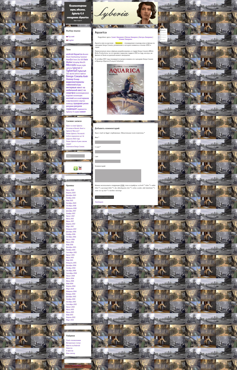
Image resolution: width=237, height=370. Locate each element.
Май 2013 (69, 315)
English (71, 40)
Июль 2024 (70, 190)
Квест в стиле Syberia (74, 126)
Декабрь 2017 (71, 211)
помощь (69, 103)
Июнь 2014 (70, 281)
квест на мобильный (75, 89)
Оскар (76, 79)
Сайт (96, 157)
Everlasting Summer (79, 57)
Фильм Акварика (131, 37)
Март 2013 (70, 320)
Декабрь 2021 (71, 195)
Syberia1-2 (77, 67)
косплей (70, 98)
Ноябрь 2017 (70, 213)
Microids (71, 65)
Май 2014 (69, 284)
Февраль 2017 (71, 229)
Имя (97, 137)
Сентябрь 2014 (71, 273)
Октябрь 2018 (71, 206)
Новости (69, 348)
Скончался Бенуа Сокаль (75, 146)
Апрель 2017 (70, 224)
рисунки (70, 106)
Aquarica (78, 54)
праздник (78, 103)
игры (78, 84)
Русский (71, 37)
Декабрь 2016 (71, 232)
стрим (76, 112)
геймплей (71, 84)
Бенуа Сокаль (74, 76)
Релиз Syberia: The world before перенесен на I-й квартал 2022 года (75, 136)
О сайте (163, 39)
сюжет (82, 111)
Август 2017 (70, 216)
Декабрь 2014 (71, 265)
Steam (78, 65)
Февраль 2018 (71, 208)
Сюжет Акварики (117, 37)
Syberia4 (82, 71)
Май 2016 (69, 245)
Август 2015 (70, 255)
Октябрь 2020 (71, 203)
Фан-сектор (70, 353)
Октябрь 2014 (71, 271)
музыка (85, 98)
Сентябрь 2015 (71, 252)
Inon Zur (76, 59)
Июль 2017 (70, 219)
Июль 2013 (70, 310)
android (70, 54)
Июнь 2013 (70, 312)
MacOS (82, 62)
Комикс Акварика (125, 39)
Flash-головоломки (73, 340)
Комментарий (100, 166)
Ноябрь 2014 (70, 268)
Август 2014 (70, 276)
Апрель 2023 (70, 193)
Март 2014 (70, 289)
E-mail (98, 147)
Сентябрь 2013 (71, 304)
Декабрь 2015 (71, 247)
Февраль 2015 (71, 263)
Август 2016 (70, 239)
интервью (71, 87)
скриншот (71, 108)
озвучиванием (72, 101)
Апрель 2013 (70, 317)
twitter (83, 74)
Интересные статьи (73, 343)
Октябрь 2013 (71, 302)
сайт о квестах (77, 365)
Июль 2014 (70, 278)
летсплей (78, 98)
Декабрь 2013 (71, 297)
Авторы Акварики (145, 37)
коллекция (77, 95)
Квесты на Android (73, 345)
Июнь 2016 (70, 242)
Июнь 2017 (70, 221)
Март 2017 (70, 226)
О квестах (69, 351)
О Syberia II (164, 35)
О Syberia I (163, 37)
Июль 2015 (70, 258)
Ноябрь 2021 (70, 198)
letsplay (76, 62)
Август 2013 (70, 307)
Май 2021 (69, 200)
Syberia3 (71, 71)
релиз (85, 103)
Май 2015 (69, 260)
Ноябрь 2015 (70, 250)
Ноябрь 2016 (70, 234)
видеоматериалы (75, 81)
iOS (82, 59)
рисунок (78, 106)
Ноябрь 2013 (70, 299)
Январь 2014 (70, 294)
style (84, 65)
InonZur (69, 59)
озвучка (81, 101)
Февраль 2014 (71, 291)
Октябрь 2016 (71, 237)
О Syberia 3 (164, 32)
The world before (73, 74)
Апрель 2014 (70, 286)
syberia (69, 68)
